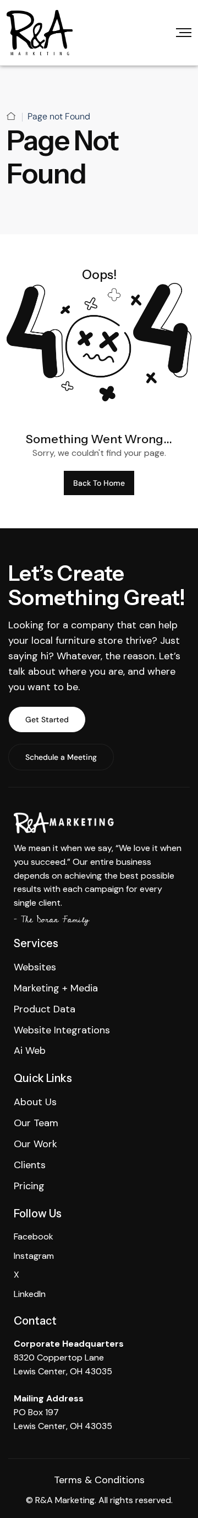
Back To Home (99, 483)
